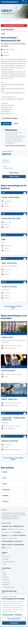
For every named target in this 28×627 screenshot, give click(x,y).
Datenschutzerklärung (7, 614)
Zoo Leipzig (18, 532)
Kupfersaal (21, 20)
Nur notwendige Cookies (14, 619)
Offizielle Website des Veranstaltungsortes (15, 145)
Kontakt (5, 564)
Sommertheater (19, 544)
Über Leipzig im (6, 556)
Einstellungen (18, 614)
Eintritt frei (10, 544)
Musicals (10, 535)
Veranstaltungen (8, 20)
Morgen (4, 544)
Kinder (3, 548)
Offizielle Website (14, 172)
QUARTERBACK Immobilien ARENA (15, 529)
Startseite (3, 20)
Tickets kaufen (6, 123)
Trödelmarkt (17, 526)
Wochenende (10, 538)
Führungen (4, 538)
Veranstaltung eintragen (9, 561)
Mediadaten (5, 559)
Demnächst (5, 526)
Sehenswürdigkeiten (8, 541)
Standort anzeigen (14, 176)
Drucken (16, 123)
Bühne (17, 20)
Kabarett (15, 535)
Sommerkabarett (5, 532)
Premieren (11, 532)
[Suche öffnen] (18, 2)
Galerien (15, 538)
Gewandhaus (22, 535)
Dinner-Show (8, 547)
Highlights (4, 535)
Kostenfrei (5, 577)
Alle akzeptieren (14, 623)
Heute (10, 526)
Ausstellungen (18, 541)
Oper (22, 526)
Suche (14, 20)
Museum (4, 529)
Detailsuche (5, 584)
